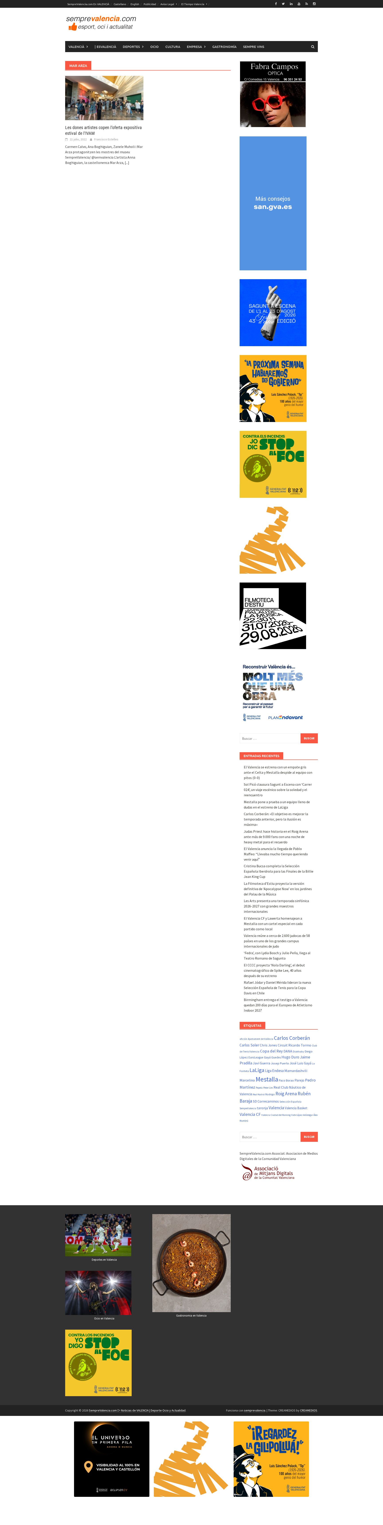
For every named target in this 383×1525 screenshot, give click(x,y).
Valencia (276, 1107)
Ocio (154, 46)
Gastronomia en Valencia (191, 1315)
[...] (127, 162)
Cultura (172, 46)
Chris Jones (268, 1045)
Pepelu (259, 1087)
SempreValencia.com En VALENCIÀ (88, 4)
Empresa (194, 46)
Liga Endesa (274, 1070)
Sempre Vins (253, 46)
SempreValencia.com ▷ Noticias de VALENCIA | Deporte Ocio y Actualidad (137, 1410)
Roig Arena (286, 1094)
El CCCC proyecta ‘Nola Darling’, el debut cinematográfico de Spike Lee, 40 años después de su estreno (274, 970)
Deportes (131, 46)
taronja (262, 1108)
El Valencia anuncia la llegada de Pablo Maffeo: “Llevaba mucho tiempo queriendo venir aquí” (276, 854)
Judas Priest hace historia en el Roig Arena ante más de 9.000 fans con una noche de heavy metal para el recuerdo (276, 836)
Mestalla (267, 1079)
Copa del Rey (271, 1051)
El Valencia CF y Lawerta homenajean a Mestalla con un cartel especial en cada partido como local (273, 923)
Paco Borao (286, 1080)
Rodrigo (270, 1094)
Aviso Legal (167, 4)
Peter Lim (268, 1087)
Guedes (276, 1057)
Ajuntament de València (260, 1038)
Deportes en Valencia (104, 1260)
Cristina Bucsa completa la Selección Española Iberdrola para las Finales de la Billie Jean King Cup (278, 871)
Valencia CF (250, 1114)
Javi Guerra (261, 1063)
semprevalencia (254, 1410)
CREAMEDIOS (308, 1410)
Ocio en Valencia (104, 1318)
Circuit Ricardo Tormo (294, 1045)
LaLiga (257, 1070)
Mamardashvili (295, 1070)
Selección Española (290, 1101)
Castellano (120, 4)
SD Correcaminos (266, 1101)
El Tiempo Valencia (192, 4)
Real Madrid (259, 1094)
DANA (287, 1051)
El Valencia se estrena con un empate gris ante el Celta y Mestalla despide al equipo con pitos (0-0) (278, 772)
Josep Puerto (280, 1063)
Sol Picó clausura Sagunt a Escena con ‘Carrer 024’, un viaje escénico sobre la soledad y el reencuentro (278, 789)
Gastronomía (224, 46)
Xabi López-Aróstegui (302, 1115)
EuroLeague (255, 1057)
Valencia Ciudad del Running (276, 1115)
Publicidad (150, 4)
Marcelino (247, 1080)
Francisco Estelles (106, 139)
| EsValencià (105, 46)
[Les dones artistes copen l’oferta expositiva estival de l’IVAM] (104, 97)
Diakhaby (298, 1051)
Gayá (267, 1057)
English (135, 4)
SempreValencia (248, 1108)
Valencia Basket (296, 1108)
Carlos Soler (249, 1045)
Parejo (299, 1080)
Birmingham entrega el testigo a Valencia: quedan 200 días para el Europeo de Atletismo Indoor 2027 (278, 1005)
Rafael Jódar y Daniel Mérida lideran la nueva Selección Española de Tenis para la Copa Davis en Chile (277, 987)
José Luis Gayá (300, 1063)
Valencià (76, 46)
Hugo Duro (290, 1057)
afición (243, 1038)
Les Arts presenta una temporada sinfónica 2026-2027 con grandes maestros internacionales (276, 906)
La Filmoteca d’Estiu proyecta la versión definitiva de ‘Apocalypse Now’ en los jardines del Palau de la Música (278, 888)
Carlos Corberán (292, 1037)
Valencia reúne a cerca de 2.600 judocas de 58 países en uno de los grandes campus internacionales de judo (277, 940)
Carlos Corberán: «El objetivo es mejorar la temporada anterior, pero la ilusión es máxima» (276, 819)
